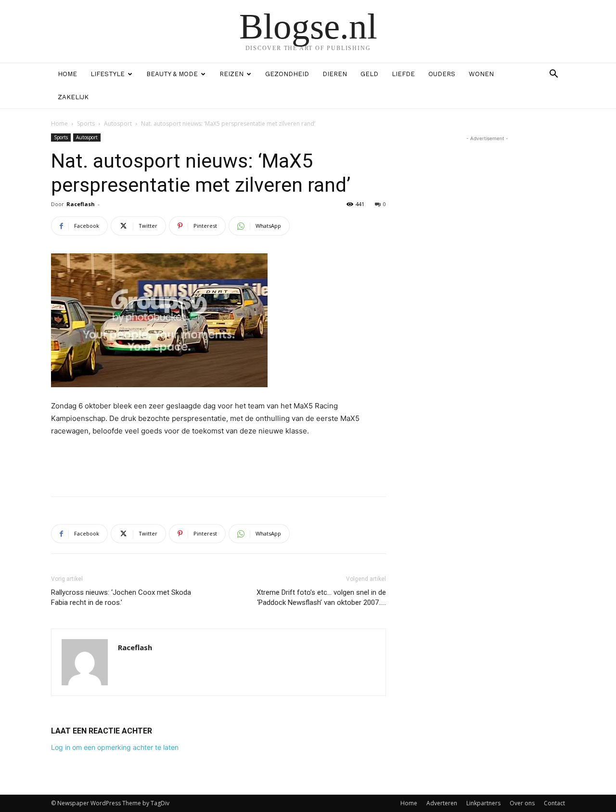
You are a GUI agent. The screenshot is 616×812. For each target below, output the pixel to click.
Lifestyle (107, 74)
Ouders (441, 74)
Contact (554, 803)
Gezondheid (287, 74)
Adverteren (441, 803)
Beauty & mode (172, 74)
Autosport (118, 123)
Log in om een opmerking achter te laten (115, 747)
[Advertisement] (218, 464)
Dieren (334, 74)
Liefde (403, 74)
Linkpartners (483, 803)
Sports (86, 123)
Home (67, 74)
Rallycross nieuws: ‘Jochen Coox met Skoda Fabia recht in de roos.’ (121, 597)
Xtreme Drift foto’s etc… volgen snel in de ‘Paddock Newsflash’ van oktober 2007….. (321, 597)
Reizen (231, 74)
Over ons (522, 803)
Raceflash (80, 204)
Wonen (481, 74)
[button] (553, 74)
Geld (369, 74)
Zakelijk (73, 97)
